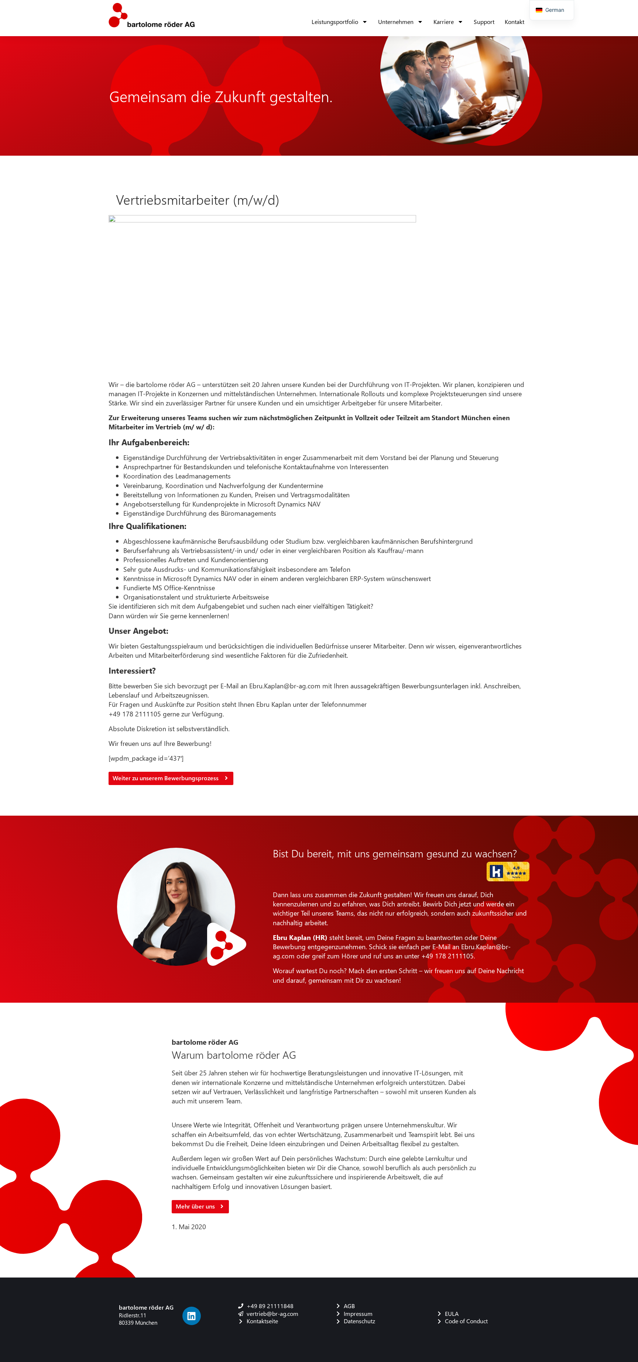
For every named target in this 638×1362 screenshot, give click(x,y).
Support (484, 21)
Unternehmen (396, 21)
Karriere (443, 21)
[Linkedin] (191, 1316)
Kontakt (514, 21)
